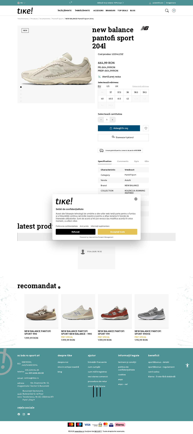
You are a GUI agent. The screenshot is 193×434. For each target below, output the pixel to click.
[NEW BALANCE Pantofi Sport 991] (115, 311)
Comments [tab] (122, 161)
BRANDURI (110, 10)
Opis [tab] (136, 161)
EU (99, 86)
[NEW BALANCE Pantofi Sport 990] (41, 311)
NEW (25, 30)
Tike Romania (23, 19)
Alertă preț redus (111, 76)
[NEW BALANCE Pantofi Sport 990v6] (152, 311)
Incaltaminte (45, 19)
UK (116, 86)
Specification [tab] (104, 161)
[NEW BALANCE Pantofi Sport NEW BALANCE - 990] (78, 311)
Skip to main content (28, 3)
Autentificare (158, 3)
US (108, 86)
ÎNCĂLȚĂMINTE (64, 10)
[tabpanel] (56, 64)
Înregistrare (171, 3)
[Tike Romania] (25, 11)
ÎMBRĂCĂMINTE (82, 10)
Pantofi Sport (57, 19)
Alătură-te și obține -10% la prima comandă (96, 3)
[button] (21, 3)
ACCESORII (98, 10)
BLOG (132, 10)
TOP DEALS (123, 10)
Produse (34, 19)
